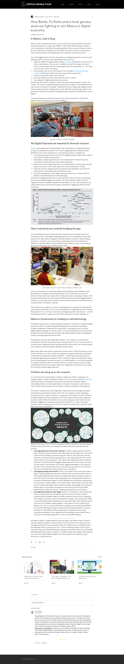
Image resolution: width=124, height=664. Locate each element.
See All (100, 557)
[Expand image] (62, 206)
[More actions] (92, 17)
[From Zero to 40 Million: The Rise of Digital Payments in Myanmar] (62, 567)
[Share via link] (44, 542)
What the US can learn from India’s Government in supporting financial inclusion (34, 577)
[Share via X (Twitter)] (36, 542)
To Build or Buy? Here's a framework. (87, 577)
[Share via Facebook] (31, 542)
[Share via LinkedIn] (40, 542)
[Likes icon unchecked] (36, 643)
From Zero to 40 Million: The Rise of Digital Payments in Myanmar (61, 577)
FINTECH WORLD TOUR (39, 4)
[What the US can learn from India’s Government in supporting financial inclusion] (34, 567)
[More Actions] (92, 612)
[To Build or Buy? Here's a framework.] (89, 567)
